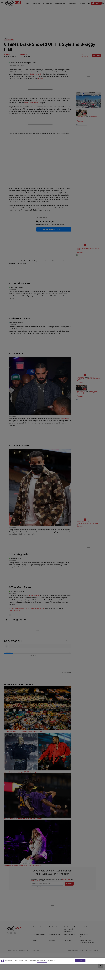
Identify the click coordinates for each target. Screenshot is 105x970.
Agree (80, 960)
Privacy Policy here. (42, 962)
